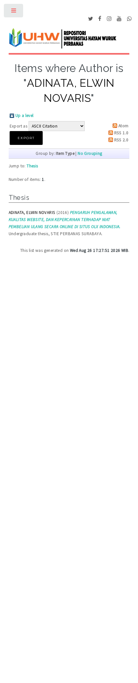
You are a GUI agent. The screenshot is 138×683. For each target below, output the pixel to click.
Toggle (14, 12)
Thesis (32, 166)
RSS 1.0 (121, 133)
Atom (123, 126)
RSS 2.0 (121, 140)
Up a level (24, 115)
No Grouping (90, 153)
